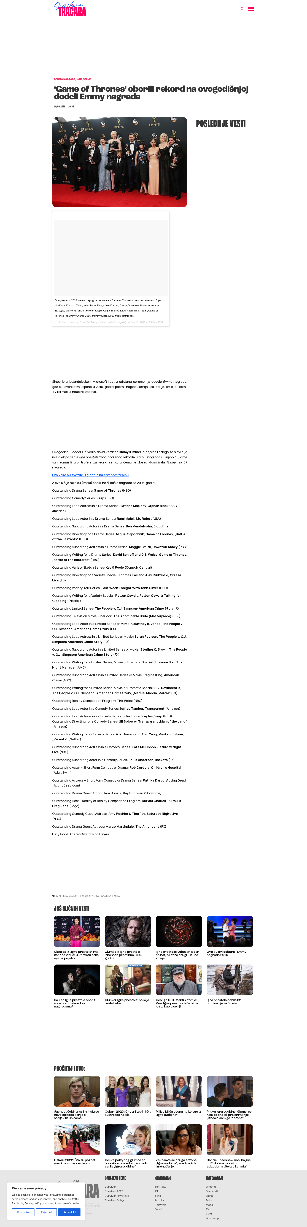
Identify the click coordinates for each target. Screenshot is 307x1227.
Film (157, 1191)
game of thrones (78, 896)
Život (209, 1214)
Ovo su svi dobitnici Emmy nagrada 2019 (226, 953)
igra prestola (96, 896)
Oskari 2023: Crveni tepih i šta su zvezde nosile (128, 1113)
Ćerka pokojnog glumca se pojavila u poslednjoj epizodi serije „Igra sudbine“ (126, 1163)
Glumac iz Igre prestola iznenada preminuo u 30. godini (123, 955)
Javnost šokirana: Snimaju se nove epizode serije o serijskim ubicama (76, 1115)
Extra (209, 1196)
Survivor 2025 (114, 1191)
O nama (211, 1187)
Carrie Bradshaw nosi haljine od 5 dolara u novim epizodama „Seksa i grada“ (229, 1163)
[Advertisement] (153, 49)
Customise (23, 1212)
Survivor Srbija (115, 1200)
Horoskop (212, 1218)
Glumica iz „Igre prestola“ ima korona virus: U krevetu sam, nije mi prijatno (76, 955)
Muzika (160, 1200)
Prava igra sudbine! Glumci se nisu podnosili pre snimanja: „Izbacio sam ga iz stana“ (229, 1115)
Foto (158, 1196)
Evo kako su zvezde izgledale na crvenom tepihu (90, 475)
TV (207, 1209)
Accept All (69, 1212)
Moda (209, 1205)
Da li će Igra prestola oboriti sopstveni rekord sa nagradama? (75, 1003)
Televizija (160, 1205)
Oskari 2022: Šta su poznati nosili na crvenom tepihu (75, 1162)
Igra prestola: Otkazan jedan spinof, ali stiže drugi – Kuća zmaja (177, 955)
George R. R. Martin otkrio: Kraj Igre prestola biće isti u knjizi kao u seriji (177, 1003)
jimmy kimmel (112, 896)
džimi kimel (62, 896)
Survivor (110, 1187)
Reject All (46, 1212)
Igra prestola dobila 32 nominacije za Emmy (224, 1002)
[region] (46, 1201)
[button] (242, 8)
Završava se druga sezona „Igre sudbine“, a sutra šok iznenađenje (176, 1163)
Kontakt (160, 1187)
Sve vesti (212, 1191)
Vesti (158, 1209)
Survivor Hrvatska (117, 1196)
